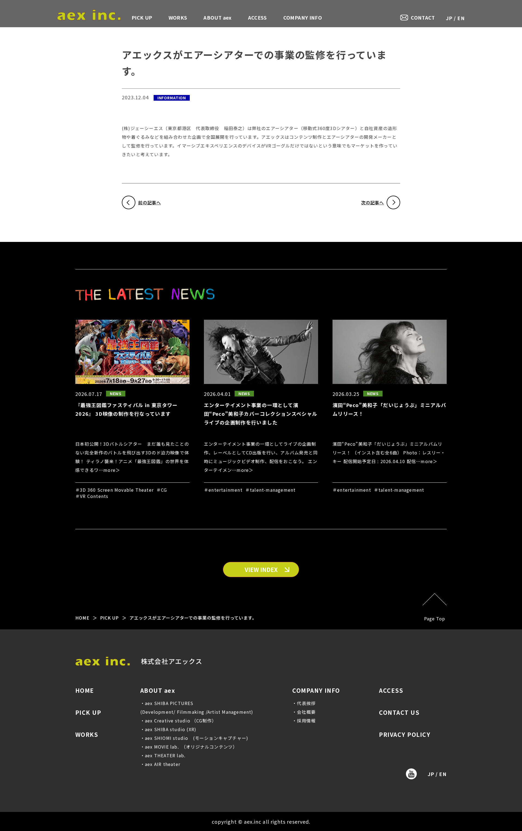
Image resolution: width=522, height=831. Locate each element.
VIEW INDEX (261, 569)
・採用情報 (304, 720)
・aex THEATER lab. (162, 755)
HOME (82, 617)
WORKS (178, 17)
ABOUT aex (217, 17)
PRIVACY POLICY (404, 734)
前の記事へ (149, 202)
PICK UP (142, 17)
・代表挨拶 (304, 703)
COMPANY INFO (302, 17)
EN (461, 17)
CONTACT (423, 17)
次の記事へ (372, 202)
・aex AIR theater (160, 764)
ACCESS (257, 17)
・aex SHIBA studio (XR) (168, 729)
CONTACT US (399, 712)
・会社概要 (304, 712)
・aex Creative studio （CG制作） (178, 720)
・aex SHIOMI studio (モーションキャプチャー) (194, 738)
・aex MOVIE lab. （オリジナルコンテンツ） (189, 746)
